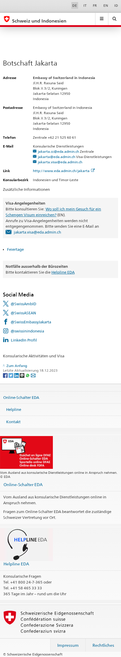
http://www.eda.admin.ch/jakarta (61, 171)
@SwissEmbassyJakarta (31, 322)
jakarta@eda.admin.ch (56, 157)
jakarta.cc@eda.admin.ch (58, 151)
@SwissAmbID (23, 303)
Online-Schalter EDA (21, 397)
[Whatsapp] (28, 375)
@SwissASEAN (23, 313)
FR (95, 5)
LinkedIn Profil (24, 340)
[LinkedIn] (17, 375)
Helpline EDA (63, 272)
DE (74, 5)
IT (85, 5)
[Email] (33, 375)
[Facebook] (6, 375)
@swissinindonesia (27, 331)
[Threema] (22, 375)
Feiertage (16, 249)
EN (105, 5)
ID (116, 5)
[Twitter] (11, 375)
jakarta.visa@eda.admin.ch (60, 162)
